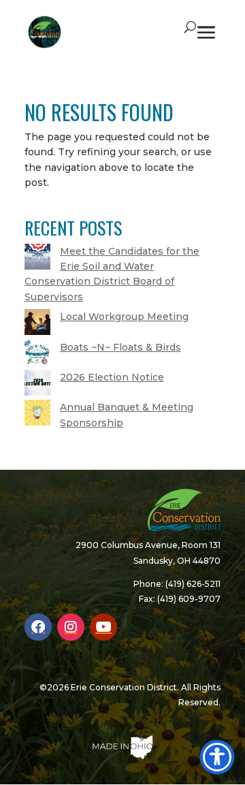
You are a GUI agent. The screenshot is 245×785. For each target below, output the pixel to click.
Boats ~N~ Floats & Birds (120, 347)
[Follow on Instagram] (70, 627)
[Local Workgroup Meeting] (37, 324)
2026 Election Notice (112, 377)
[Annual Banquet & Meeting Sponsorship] (37, 415)
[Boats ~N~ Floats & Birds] (37, 355)
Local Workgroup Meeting (124, 316)
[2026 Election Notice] (37, 385)
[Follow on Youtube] (103, 627)
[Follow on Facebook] (38, 627)
